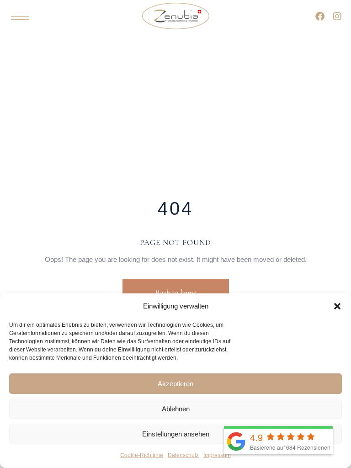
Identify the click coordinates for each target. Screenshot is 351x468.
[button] (337, 306)
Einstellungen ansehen (175, 434)
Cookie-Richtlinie (141, 455)
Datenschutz (183, 455)
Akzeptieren (175, 384)
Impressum (217, 455)
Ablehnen (176, 409)
